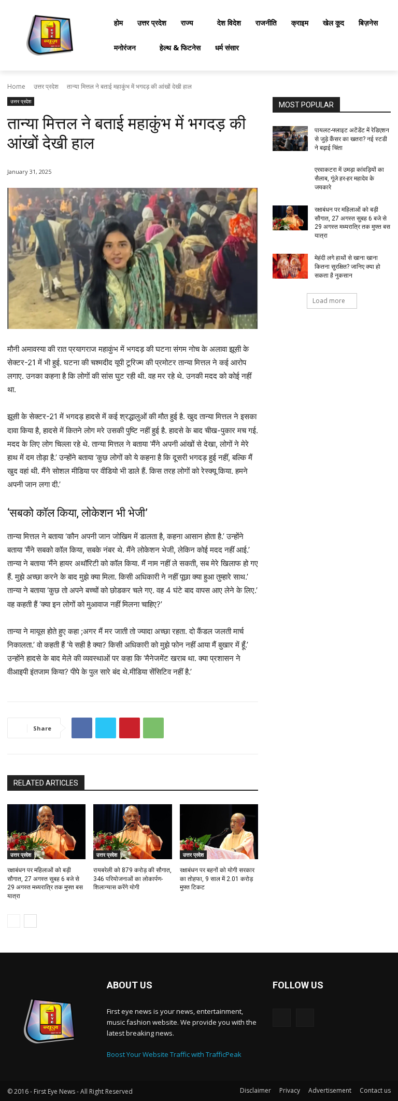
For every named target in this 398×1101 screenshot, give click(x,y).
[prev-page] (13, 921)
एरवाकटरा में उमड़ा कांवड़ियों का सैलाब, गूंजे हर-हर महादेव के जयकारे (349, 178)
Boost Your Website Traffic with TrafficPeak (174, 1054)
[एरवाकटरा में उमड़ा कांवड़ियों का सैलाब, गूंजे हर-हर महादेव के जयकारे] (290, 178)
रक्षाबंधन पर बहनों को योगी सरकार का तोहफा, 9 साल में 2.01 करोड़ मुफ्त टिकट (217, 878)
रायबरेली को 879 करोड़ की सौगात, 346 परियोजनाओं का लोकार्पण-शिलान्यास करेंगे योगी (132, 878)
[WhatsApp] (153, 728)
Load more (328, 300)
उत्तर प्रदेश (46, 86)
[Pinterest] (129, 728)
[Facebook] (82, 728)
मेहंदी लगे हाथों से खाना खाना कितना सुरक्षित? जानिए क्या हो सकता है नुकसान (347, 266)
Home (16, 86)
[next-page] (30, 921)
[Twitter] (105, 728)
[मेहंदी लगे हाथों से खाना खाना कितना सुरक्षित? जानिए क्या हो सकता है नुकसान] (290, 266)
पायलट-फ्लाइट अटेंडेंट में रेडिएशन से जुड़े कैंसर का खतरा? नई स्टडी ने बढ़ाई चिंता (352, 139)
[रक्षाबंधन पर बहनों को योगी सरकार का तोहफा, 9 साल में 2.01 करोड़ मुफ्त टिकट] (219, 831)
